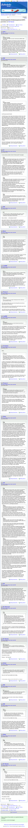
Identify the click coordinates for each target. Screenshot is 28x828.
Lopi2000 (5, 265)
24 (5, 29)
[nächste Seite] (18, 29)
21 (1, 29)
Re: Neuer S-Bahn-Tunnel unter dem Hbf (8, 59)
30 (14, 29)
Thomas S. (5, 292)
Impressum (6, 824)
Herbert (4, 663)
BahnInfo (23, 826)
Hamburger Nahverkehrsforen (10, 14)
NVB (4, 58)
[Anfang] (11, 27)
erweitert (25, 18)
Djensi (4, 231)
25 (9, 26)
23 (4, 29)
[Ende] (19, 29)
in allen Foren (16, 26)
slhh (4, 482)
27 (10, 29)
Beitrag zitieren (22, 145)
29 (13, 29)
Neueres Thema (5, 810)
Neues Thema (19, 24)
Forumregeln (21, 824)
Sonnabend (5, 345)
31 (16, 29)
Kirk (4, 583)
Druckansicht (14, 812)
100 (13, 26)
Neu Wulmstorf (6, 606)
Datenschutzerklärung (13, 824)
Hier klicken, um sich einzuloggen (8, 820)
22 (2, 29)
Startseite (2, 14)
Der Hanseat (11, 21)
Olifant (4, 416)
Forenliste (4, 24)
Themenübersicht (11, 24)
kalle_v (4, 31)
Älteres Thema (13, 810)
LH (3, 150)
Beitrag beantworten (13, 145)
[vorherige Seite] (12, 27)
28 (11, 29)
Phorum (8, 826)
